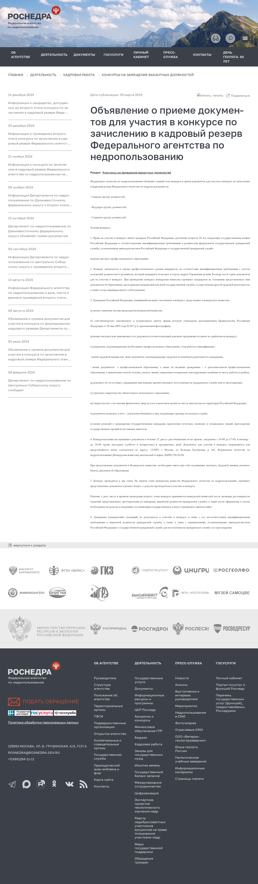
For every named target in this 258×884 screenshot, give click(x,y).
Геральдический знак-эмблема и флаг (107, 769)
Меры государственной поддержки (149, 848)
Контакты (101, 786)
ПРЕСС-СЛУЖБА (170, 54)
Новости (182, 678)
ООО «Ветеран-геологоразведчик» (190, 738)
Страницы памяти (189, 779)
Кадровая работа (148, 744)
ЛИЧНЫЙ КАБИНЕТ (141, 54)
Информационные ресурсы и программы (149, 699)
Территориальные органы (108, 708)
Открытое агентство (110, 734)
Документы (144, 688)
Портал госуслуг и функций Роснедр (230, 687)
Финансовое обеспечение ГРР (148, 729)
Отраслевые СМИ (189, 730)
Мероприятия (186, 706)
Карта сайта (103, 780)
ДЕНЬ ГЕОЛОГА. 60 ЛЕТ (233, 56)
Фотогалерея (185, 723)
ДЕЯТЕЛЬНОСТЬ (54, 55)
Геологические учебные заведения (190, 759)
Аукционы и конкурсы (144, 718)
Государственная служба (108, 756)
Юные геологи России (186, 749)
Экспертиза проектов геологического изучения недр (147, 805)
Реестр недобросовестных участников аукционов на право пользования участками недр (151, 827)
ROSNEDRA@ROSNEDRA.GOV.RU (34, 753)
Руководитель (105, 678)
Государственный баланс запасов (149, 774)
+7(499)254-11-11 (21, 759)
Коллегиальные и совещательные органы (107, 744)
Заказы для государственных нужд (149, 754)
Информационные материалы (190, 770)
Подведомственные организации (110, 725)
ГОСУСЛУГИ (113, 55)
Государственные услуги (149, 680)
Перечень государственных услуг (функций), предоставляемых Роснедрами (230, 703)
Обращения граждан (144, 860)
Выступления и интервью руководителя (187, 695)
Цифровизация (147, 793)
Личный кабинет (229, 678)
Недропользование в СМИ (190, 714)
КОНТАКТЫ (202, 55)
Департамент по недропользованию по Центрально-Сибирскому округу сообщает (39, 385)
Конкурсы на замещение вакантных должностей (136, 172)
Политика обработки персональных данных (43, 722)
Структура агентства (102, 687)
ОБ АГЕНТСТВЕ (20, 54)
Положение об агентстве (105, 697)
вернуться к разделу (30, 545)
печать (217, 95)
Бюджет (141, 737)
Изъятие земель (147, 765)
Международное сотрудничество (148, 784)
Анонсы (181, 685)
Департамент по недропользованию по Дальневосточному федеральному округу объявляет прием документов (39, 231)
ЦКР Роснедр (145, 710)
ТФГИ (98, 716)
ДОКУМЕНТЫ (84, 55)
